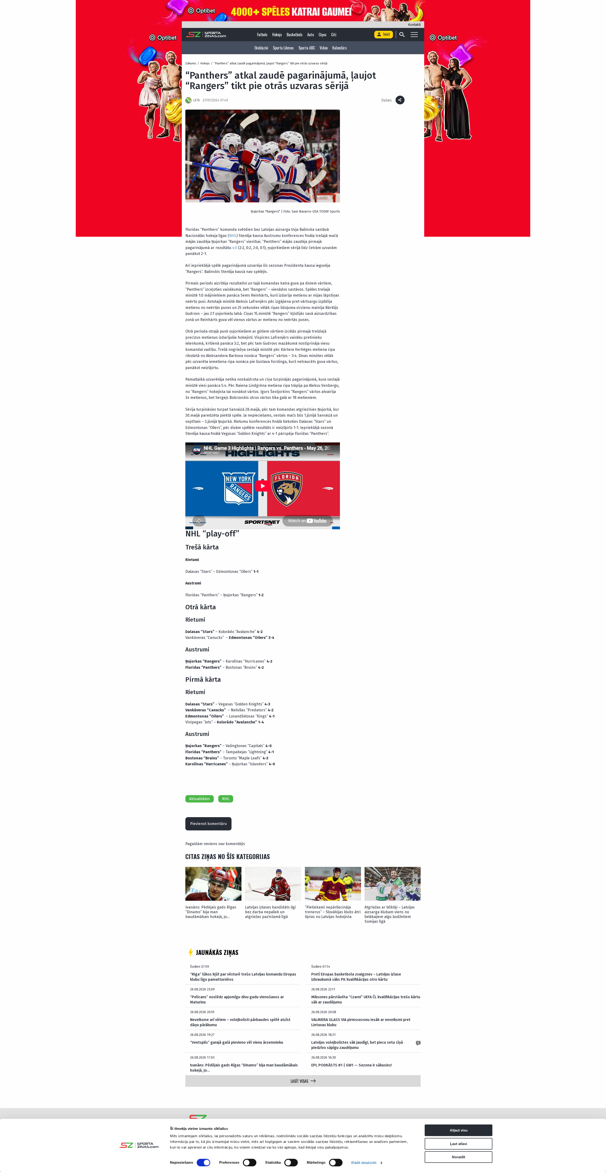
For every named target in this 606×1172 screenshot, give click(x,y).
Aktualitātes (199, 799)
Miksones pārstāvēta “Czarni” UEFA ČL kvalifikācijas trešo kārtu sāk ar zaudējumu (365, 999)
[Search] (402, 34)
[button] (415, 880)
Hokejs (277, 34)
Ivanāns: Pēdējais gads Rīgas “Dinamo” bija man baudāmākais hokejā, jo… (210, 912)
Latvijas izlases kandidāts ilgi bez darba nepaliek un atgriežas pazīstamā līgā (270, 912)
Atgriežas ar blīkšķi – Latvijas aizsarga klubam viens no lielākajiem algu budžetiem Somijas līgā (390, 914)
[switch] (249, 1162)
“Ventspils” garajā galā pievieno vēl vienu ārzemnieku (236, 1042)
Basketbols (295, 34)
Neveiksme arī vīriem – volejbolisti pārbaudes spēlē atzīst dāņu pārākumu (240, 1022)
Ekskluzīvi (261, 48)
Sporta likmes (283, 48)
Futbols (262, 34)
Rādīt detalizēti (363, 1163)
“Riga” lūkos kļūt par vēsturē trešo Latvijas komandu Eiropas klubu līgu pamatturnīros (243, 977)
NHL (232, 235)
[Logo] (206, 34)
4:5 (234, 247)
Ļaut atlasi (458, 1144)
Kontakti (414, 25)
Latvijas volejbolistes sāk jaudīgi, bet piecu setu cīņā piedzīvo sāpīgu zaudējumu (357, 1045)
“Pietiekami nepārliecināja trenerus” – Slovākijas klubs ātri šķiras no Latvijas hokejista (333, 912)
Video (324, 48)
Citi (333, 34)
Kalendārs (339, 48)
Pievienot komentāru (208, 823)
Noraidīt (458, 1157)
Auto (310, 34)
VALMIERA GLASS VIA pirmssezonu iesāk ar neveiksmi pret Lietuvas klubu (360, 1022)
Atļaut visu (459, 1130)
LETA (196, 100)
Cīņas (322, 34)
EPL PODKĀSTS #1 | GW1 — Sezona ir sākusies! (351, 1065)
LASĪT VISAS (299, 1081)
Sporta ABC (307, 48)
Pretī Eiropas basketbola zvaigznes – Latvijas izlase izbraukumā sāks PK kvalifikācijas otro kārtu (356, 977)
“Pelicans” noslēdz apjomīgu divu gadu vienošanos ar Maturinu (237, 999)
